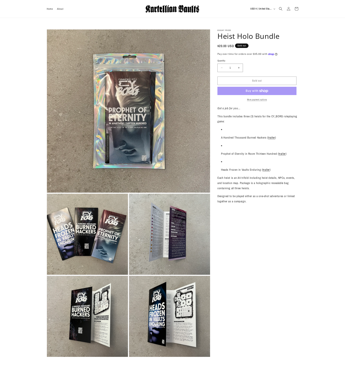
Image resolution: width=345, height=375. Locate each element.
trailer (271, 137)
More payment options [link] (257, 99)
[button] (281, 9)
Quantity (221, 60)
